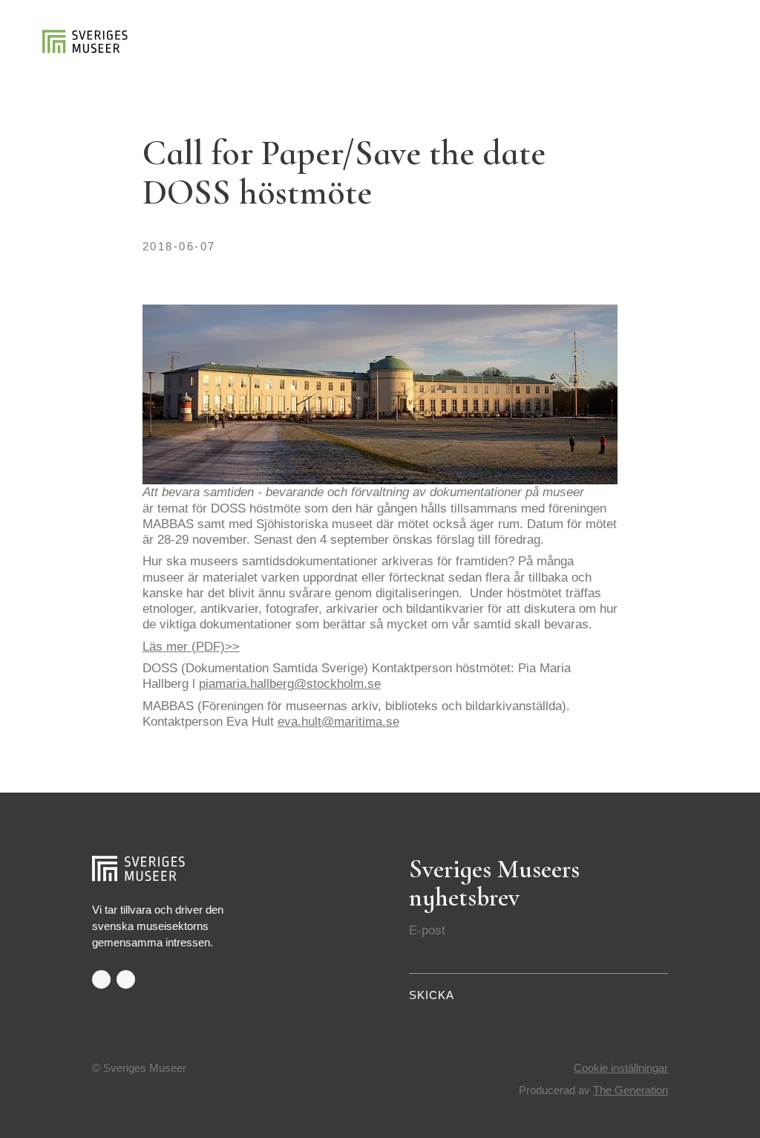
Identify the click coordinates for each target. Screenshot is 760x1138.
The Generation (630, 1090)
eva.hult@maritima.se (338, 721)
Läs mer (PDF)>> (191, 646)
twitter (126, 979)
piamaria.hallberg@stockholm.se (290, 683)
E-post (427, 930)
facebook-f (101, 979)
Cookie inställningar (621, 1068)
